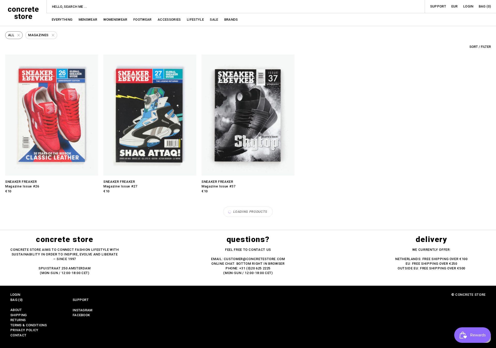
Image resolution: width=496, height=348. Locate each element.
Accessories (170, 19)
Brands (231, 19)
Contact (18, 335)
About (16, 310)
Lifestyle (196, 19)
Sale (214, 19)
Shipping (18, 315)
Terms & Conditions (28, 325)
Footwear (142, 19)
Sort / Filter (480, 47)
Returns (18, 320)
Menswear (88, 19)
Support (438, 6)
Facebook (81, 315)
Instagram (82, 310)
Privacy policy (24, 330)
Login (468, 6)
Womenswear (115, 19)
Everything (62, 19)
